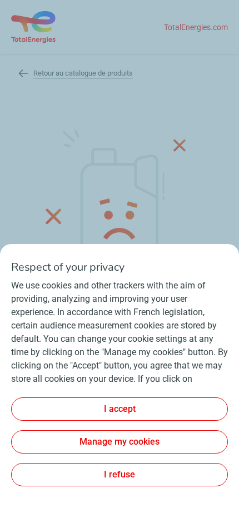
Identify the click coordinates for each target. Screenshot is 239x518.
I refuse (119, 474)
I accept (120, 409)
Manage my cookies (119, 441)
